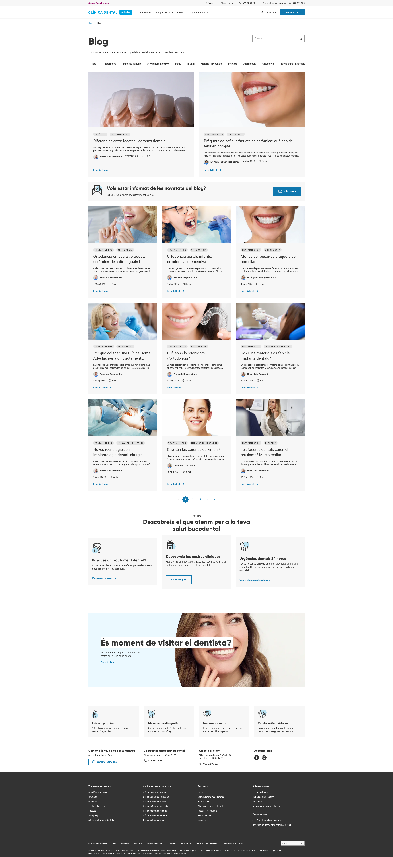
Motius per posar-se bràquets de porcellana (268, 259)
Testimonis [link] (257, 801)
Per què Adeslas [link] (260, 792)
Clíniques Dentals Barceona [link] (156, 796)
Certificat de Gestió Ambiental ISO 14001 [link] (271, 824)
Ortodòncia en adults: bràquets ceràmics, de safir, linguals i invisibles (119, 259)
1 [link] (187, 500)
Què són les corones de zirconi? (193, 449)
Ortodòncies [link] (94, 801)
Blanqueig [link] (93, 815)
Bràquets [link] (92, 796)
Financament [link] (204, 801)
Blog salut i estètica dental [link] (210, 806)
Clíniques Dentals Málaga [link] (155, 810)
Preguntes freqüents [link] (207, 810)
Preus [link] (200, 792)
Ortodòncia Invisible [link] (97, 792)
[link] (208, 3)
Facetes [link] (92, 810)
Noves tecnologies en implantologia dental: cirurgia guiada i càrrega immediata (118, 452)
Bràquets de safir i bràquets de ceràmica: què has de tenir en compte (248, 143)
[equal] (256, 758)
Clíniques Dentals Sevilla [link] (154, 801)
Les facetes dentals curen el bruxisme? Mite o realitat (264, 452)
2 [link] (194, 499)
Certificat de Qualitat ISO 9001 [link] (266, 820)
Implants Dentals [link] (96, 806)
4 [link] (209, 499)
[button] (292, 12)
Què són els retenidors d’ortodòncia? (186, 355)
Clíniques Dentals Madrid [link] (155, 792)
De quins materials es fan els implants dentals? (265, 355)
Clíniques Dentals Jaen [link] (154, 819)
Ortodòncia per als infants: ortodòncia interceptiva (189, 259)
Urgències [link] (202, 819)
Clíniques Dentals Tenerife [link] (155, 815)
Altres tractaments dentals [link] (101, 819)
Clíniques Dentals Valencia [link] (155, 806)
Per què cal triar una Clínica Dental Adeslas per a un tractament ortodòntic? (122, 355)
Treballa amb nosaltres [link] (263, 796)
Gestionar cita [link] (204, 815)
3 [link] (201, 499)
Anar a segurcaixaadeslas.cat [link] (266, 806)
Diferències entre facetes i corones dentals (129, 140)
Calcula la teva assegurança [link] (211, 796)
